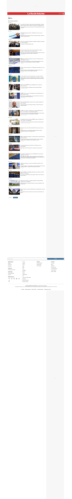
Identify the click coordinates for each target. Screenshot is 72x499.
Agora (52, 264)
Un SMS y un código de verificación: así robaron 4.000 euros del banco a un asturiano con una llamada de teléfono (32, 111)
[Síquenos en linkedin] (17, 279)
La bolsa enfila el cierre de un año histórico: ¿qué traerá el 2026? (32, 76)
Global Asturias (24, 274)
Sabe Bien (52, 265)
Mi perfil (9, 263)
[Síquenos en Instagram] (14, 279)
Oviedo (23, 264)
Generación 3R (53, 267)
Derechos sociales (25, 281)
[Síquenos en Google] (9, 281)
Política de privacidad (28, 289)
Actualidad (24, 270)
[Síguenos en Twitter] (12, 279)
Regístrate (10, 266)
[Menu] (9, 14)
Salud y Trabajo (53, 271)
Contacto (9, 274)
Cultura (23, 273)
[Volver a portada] (36, 14)
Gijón (23, 266)
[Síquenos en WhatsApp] (19, 279)
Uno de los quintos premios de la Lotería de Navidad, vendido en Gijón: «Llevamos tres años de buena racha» (31, 50)
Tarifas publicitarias (11, 273)
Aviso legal (22, 289)
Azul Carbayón (39, 265)
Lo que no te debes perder (26, 277)
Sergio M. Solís (23, 54)
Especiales (24, 278)
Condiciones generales (40, 289)
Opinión (23, 271)
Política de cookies (33, 289)
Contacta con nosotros (11, 269)
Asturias (23, 263)
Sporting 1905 (39, 264)
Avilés (23, 267)
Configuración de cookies (47, 289)
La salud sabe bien (54, 268)
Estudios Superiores (25, 280)
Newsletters (10, 264)
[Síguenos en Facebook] (9, 279)
